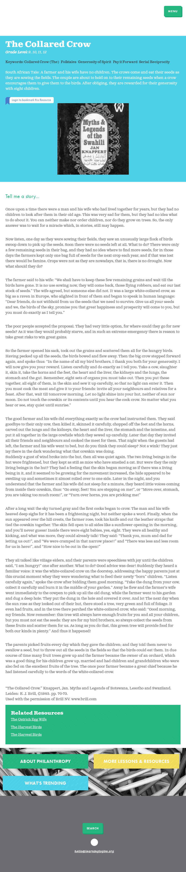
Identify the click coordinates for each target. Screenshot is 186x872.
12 (45, 52)
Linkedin (95, 844)
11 (39, 52)
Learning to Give (21, 10)
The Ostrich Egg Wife (29, 719)
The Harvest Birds (26, 727)
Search (93, 828)
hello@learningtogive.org (94, 851)
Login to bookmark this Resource (31, 100)
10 (34, 52)
